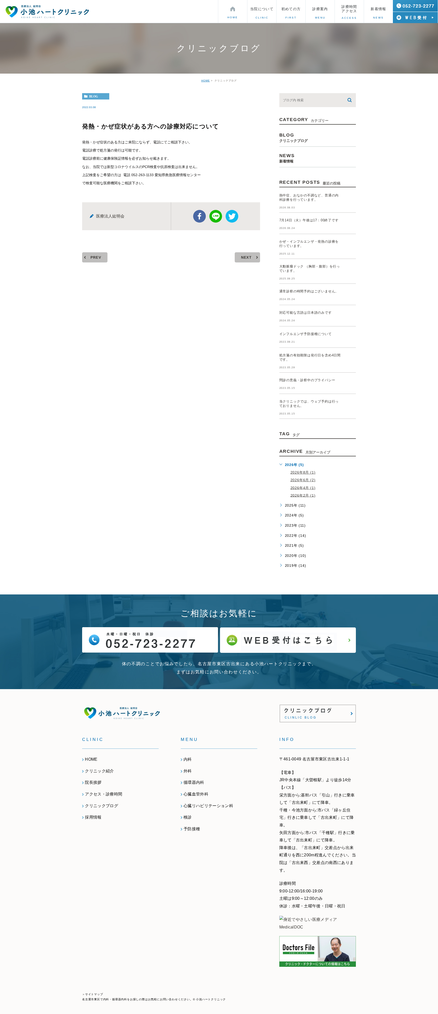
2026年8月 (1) (303, 472)
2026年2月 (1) (303, 495)
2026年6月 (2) (303, 480)
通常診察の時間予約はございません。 (309, 291)
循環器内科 (194, 782)
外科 (188, 771)
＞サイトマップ (92, 994)
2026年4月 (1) (303, 488)
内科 (188, 759)
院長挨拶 (93, 782)
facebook (199, 216)
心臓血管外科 (196, 794)
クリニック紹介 (99, 771)
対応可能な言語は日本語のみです (305, 312)
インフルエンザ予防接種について (305, 334)
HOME (205, 80)
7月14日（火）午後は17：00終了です (309, 220)
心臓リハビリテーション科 (208, 806)
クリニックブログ (101, 806)
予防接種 (192, 829)
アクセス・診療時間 (103, 794)
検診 (188, 817)
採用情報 (93, 817)
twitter (232, 216)
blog (93, 96)
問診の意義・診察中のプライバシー (307, 380)
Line (215, 216)
